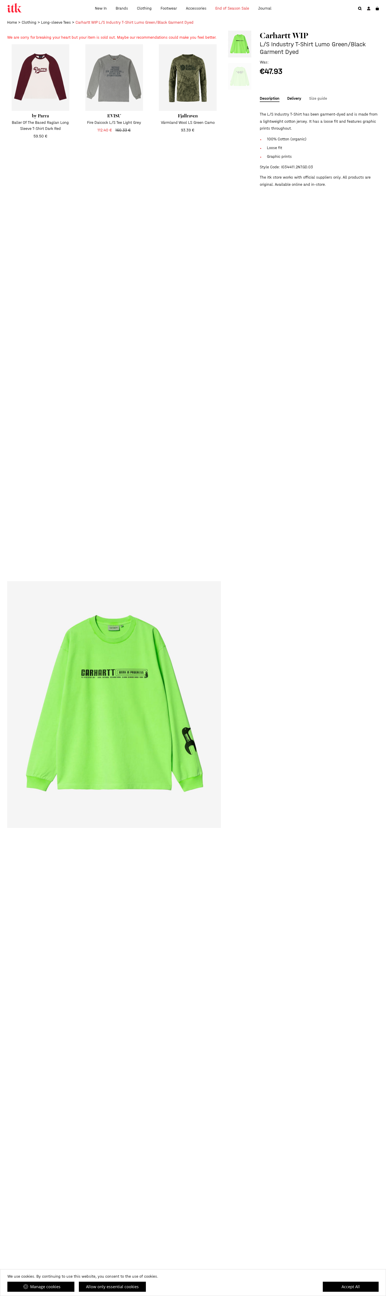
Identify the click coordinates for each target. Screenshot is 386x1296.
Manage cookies (45, 1286)
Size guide (318, 98)
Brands (122, 8)
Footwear (169, 8)
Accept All (351, 1286)
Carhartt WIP (284, 35)
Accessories (196, 8)
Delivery (294, 98)
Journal (264, 8)
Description (269, 98)
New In (101, 8)
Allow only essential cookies (112, 1286)
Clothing (144, 8)
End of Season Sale (232, 8)
